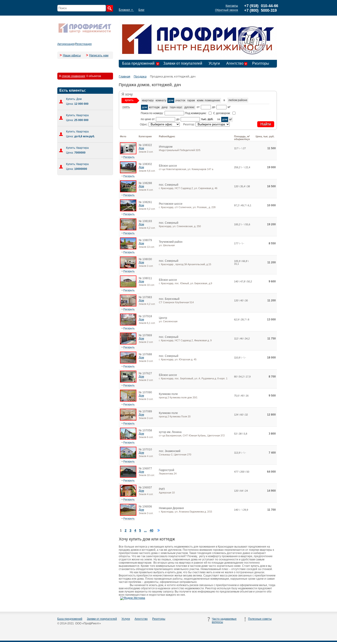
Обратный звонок (226, 10)
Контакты (232, 5)
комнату (161, 100)
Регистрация (83, 44)
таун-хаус (176, 107)
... (145, 530)
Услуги (214, 63)
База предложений (138, 63)
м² (230, 119)
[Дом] (128, 153)
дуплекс (189, 107)
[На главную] (84, 32)
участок (180, 100)
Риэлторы (260, 63)
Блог (141, 9)
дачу (165, 107)
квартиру (148, 100)
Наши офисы (72, 55)
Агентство (234, 63)
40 (151, 530)
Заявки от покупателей (182, 63)
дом (170, 100)
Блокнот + (126, 9)
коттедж (154, 107)
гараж (191, 100)
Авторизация (66, 44)
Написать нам (98, 55)
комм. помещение (208, 100)
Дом (141, 148)
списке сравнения (73, 76)
